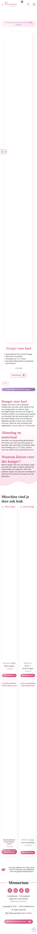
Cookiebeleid (12, 896)
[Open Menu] (34, 4)
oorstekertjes (30, 426)
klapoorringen (16, 426)
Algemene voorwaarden (18, 899)
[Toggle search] (28, 4)
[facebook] (10, 890)
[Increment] (7, 383)
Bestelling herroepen (18, 901)
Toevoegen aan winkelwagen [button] (9, 851)
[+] (4, 508)
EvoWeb (28, 913)
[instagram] (15, 890)
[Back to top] (34, 930)
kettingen (11, 363)
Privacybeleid (24, 896)
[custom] (21, 890)
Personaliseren (9, 675)
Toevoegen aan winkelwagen (18, 389)
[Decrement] (3, 383)
